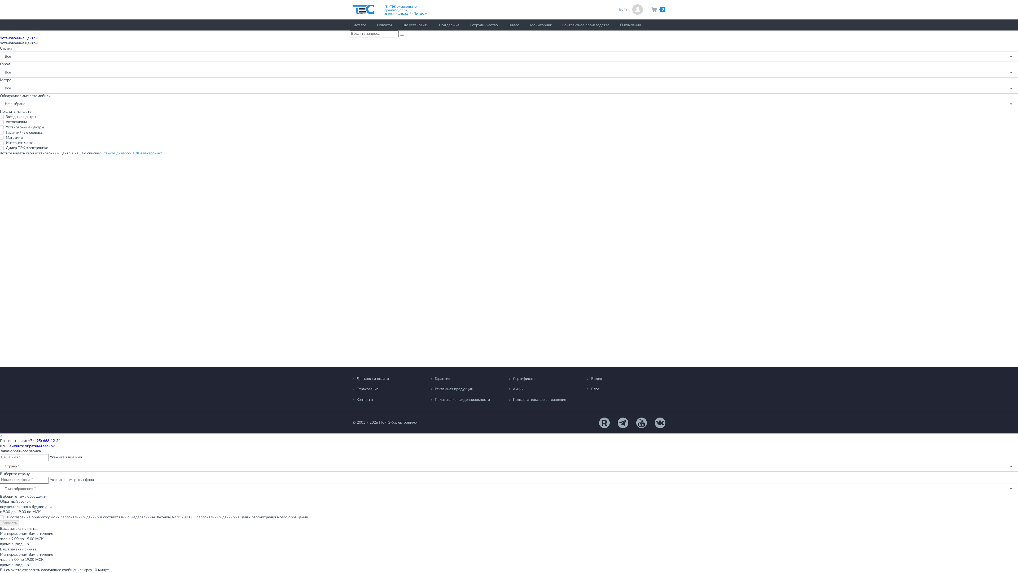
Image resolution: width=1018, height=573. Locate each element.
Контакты (365, 400)
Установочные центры (25, 127)
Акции (518, 389)
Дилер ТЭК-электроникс (27, 148)
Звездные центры (21, 117)
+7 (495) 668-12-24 (44, 441)
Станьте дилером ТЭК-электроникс (132, 153)
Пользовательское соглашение (539, 400)
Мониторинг (541, 25)
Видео (513, 25)
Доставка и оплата (373, 379)
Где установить (415, 25)
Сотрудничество (484, 25)
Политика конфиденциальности (462, 400)
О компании (630, 25)
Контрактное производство (585, 25)
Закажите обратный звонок (31, 446)
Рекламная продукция (454, 389)
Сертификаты (524, 379)
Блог (595, 389)
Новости (384, 25)
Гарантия (442, 379)
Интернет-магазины (23, 143)
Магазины (14, 138)
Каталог (359, 25)
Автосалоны (16, 122)
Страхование (368, 389)
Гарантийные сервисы (24, 132)
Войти (624, 9)
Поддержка (449, 25)
